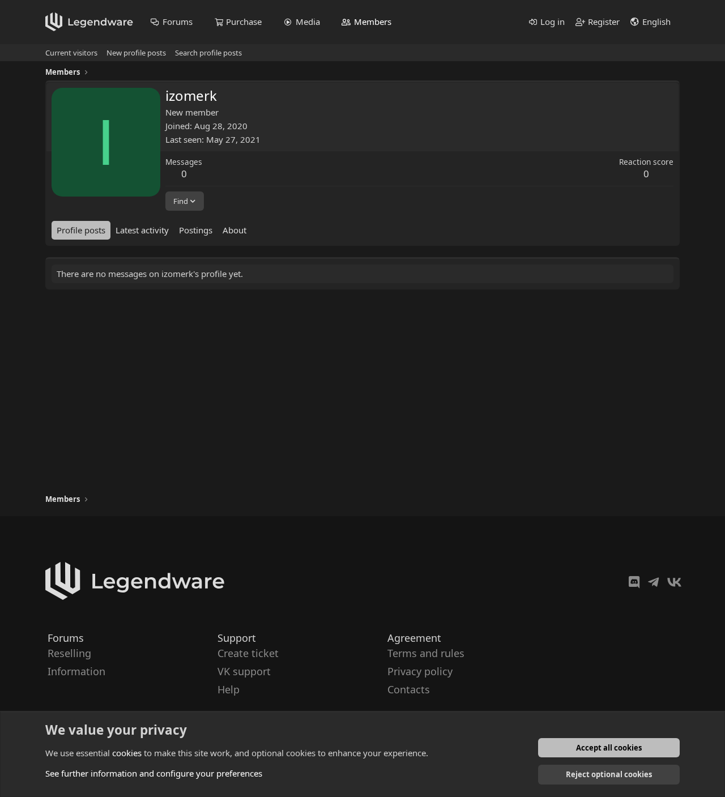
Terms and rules (425, 653)
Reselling (69, 653)
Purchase (244, 21)
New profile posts (136, 53)
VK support (244, 671)
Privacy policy (420, 671)
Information (76, 671)
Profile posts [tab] (81, 230)
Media (308, 21)
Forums (178, 21)
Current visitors (71, 53)
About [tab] (234, 230)
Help (229, 690)
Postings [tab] (195, 230)
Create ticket (248, 653)
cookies (127, 752)
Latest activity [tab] (142, 230)
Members (372, 21)
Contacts (408, 690)
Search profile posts (208, 53)
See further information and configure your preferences (153, 773)
